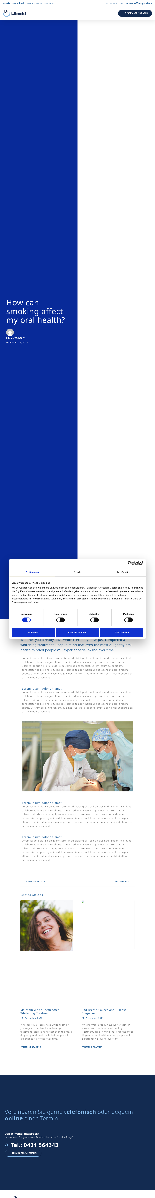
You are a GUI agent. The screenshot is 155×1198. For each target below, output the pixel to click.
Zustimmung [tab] (32, 572)
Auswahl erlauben (77, 632)
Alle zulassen (122, 632)
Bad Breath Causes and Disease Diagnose (104, 1011)
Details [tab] (77, 572)
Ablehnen (33, 632)
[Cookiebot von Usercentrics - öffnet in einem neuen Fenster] (130, 563)
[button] (109, 14)
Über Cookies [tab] (123, 572)
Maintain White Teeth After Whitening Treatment (39, 1011)
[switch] (60, 620)
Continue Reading (30, 1047)
